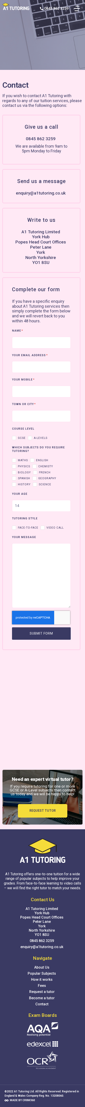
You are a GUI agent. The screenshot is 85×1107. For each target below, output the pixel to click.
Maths (23, 460)
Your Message (24, 537)
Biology (24, 472)
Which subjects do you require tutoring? (38, 449)
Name (17, 330)
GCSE (22, 438)
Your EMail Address (29, 355)
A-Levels (40, 438)
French (45, 472)
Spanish (24, 478)
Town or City (23, 404)
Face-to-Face (28, 527)
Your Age (19, 493)
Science (45, 484)
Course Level (23, 428)
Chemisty (45, 466)
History (24, 484)
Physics (24, 466)
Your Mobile (23, 379)
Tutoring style (25, 518)
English (42, 460)
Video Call (55, 527)
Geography (47, 478)
